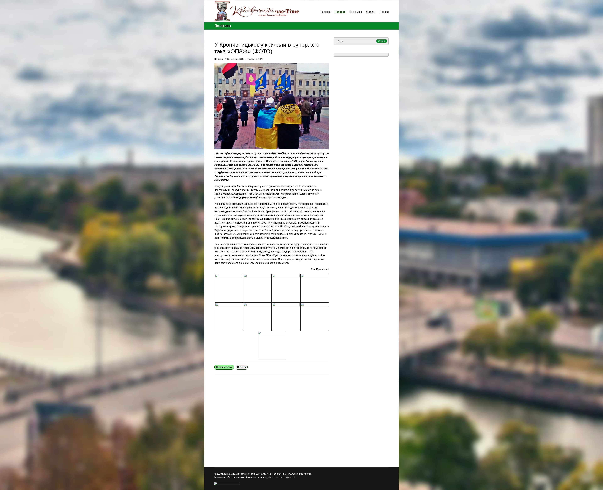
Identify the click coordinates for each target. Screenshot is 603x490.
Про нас (384, 11)
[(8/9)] (314, 316)
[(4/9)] (314, 288)
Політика (340, 11)
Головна (326, 11)
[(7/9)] (286, 316)
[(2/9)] (257, 288)
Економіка (356, 11)
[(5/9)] (229, 316)
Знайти (381, 41)
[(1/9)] (229, 288)
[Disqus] (271, 419)
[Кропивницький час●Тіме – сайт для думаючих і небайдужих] (256, 11)
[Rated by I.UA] (301, 483)
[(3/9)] (286, 288)
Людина (371, 11)
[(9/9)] (272, 345)
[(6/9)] (257, 316)
